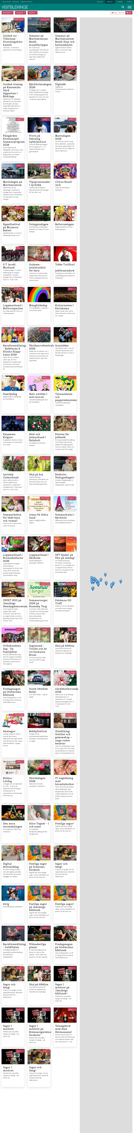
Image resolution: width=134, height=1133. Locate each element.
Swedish (110, 2)
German (120, 2)
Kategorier (20, 13)
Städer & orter (26, 2)
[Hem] (15, 7)
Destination (7, 13)
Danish (129, 2)
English (100, 2)
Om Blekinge (6, 2)
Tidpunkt (32, 13)
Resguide (16, 2)
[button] (111, 587)
